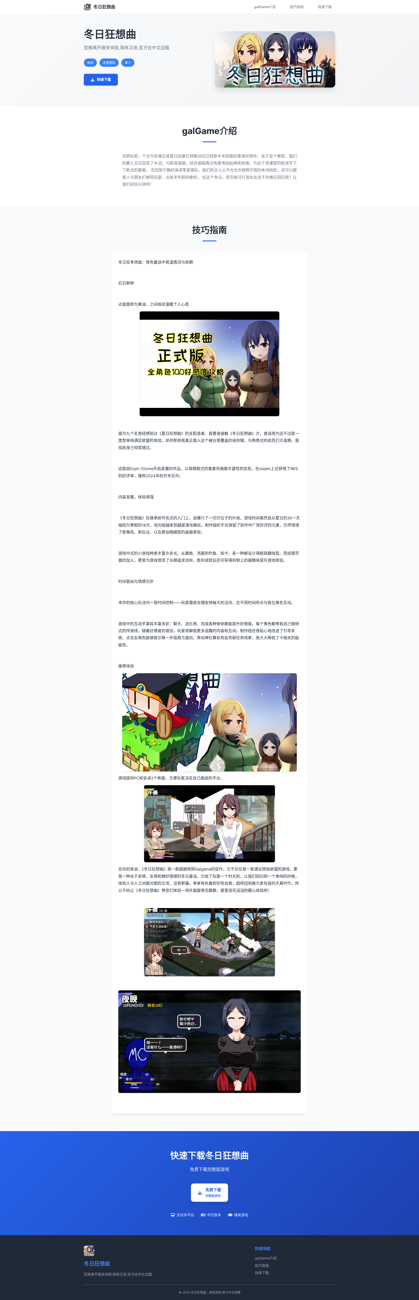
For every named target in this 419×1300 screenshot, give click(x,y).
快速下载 (325, 7)
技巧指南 (297, 7)
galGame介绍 (265, 7)
